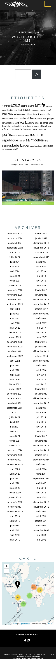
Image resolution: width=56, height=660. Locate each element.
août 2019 (15, 516)
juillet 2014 (41, 469)
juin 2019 (14, 525)
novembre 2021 (15, 398)
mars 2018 (41, 285)
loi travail (43, 126)
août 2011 (41, 525)
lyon (49, 126)
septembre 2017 (41, 313)
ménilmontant (25, 129)
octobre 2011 (41, 520)
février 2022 (15, 384)
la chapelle (16, 126)
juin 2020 (14, 478)
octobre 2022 (14, 351)
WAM (21, 164)
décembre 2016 (41, 351)
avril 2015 (41, 426)
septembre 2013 (41, 478)
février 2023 (15, 332)
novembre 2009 (41, 530)
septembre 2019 (15, 511)
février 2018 (41, 290)
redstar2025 (28, 160)
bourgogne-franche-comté (41, 110)
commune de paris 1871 (12, 118)
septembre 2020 (15, 464)
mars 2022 (14, 379)
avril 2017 (41, 332)
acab (15, 104)
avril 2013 (41, 492)
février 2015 (41, 436)
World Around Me (28, 39)
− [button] (7, 571)
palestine (42, 129)
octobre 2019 (14, 506)
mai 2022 (14, 370)
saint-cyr (22, 140)
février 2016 (41, 388)
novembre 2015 (41, 403)
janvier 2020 (15, 497)
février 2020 (15, 492)
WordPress (39, 659)
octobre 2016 (41, 355)
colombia (45, 114)
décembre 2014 (41, 445)
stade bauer (20, 145)
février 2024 (15, 280)
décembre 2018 (41, 242)
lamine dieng (26, 126)
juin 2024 (14, 261)
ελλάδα (15, 149)
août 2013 (41, 483)
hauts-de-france (41, 122)
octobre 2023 (14, 299)
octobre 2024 (14, 242)
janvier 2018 (41, 294)
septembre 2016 (41, 360)
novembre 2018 (41, 247)
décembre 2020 (15, 450)
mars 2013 (41, 497)
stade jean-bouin (36, 146)
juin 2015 (41, 417)
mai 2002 (41, 539)
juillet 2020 (14, 473)
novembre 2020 (15, 454)
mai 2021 (14, 426)
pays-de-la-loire (19, 135)
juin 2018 (41, 271)
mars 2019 (14, 539)
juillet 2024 (14, 257)
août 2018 (41, 261)
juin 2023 (14, 313)
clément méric (33, 114)
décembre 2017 (41, 299)
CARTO (50, 623)
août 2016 (41, 365)
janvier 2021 (15, 445)
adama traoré (27, 105)
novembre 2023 (15, 294)
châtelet (22, 114)
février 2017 (41, 341)
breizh (6, 113)
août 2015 (41, 407)
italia (51, 122)
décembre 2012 (41, 501)
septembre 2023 (15, 304)
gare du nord (41, 118)
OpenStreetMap (26, 623)
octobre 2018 (41, 252)
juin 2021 (14, 421)
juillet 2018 (41, 266)
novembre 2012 (41, 506)
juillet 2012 (41, 516)
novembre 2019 (15, 501)
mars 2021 (14, 436)
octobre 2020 (14, 459)
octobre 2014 (41, 454)
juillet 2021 (14, 417)
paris (7, 134)
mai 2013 (41, 487)
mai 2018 (41, 275)
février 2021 (15, 440)
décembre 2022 (15, 341)
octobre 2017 (41, 308)
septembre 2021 (15, 407)
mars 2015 (41, 431)
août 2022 (15, 360)
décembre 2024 (15, 233)
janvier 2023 (15, 337)
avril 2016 (41, 384)
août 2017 (41, 318)
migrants (14, 129)
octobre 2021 (14, 403)
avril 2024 (15, 271)
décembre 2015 (41, 398)
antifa (39, 105)
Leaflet (14, 623)
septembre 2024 (15, 247)
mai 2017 (41, 327)
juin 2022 (14, 365)
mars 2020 (14, 487)
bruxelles (15, 114)
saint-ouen (34, 140)
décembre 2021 (15, 393)
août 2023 (15, 308)
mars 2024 (14, 275)
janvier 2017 (41, 346)
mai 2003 (41, 534)
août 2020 (15, 469)
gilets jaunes (25, 122)
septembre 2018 (41, 257)
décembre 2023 (15, 290)
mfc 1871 (6, 129)
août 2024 (15, 252)
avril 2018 (41, 280)
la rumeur (35, 126)
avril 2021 (15, 431)
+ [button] (7, 566)
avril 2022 (15, 374)
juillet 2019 (14, 520)
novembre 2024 (15, 238)
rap (27, 135)
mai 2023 (14, 318)
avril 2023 (15, 323)
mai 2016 (41, 379)
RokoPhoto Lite (18, 659)
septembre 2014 (41, 459)
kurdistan (6, 125)
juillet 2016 (41, 370)
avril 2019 (15, 534)
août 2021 (15, 412)
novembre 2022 (15, 346)
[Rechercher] (36, 74)
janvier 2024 (15, 285)
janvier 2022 (15, 388)
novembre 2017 (41, 304)
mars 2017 (41, 337)
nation (34, 129)
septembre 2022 (15, 355)
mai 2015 (41, 421)
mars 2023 (14, 327)
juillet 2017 (41, 323)
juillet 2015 (41, 412)
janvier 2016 (41, 393)
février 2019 (41, 233)
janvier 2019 (41, 238)
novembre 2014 (41, 450)
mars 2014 (41, 473)
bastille (17, 109)
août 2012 (41, 511)
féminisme (29, 118)
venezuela (48, 145)
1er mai (6, 105)
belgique (25, 109)
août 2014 (41, 464)
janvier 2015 (41, 440)
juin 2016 (41, 374)
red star (36, 134)
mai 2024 (14, 266)
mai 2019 (14, 530)
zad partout (6, 149)
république (10, 140)
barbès (10, 110)
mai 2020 (14, 483)
